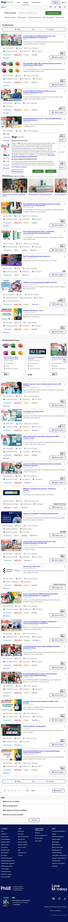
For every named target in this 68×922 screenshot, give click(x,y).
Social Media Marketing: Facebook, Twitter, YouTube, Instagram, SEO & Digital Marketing (40, 674)
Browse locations (22, 844)
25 (58, 791)
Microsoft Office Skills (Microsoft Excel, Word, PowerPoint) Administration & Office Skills (42, 64)
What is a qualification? (10, 806)
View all (34, 820)
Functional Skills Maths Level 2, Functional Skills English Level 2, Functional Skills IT (41, 752)
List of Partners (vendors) (19, 167)
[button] (65, 188)
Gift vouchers (4, 852)
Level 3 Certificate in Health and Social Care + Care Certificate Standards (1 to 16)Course (39, 542)
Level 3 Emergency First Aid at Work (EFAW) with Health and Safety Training (41, 647)
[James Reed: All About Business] (6, 901)
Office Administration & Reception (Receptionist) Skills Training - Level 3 (41, 437)
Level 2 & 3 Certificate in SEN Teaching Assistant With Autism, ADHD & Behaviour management (40, 594)
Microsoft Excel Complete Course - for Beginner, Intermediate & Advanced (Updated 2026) (38, 232)
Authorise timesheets (58, 836)
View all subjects (5, 839)
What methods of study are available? (15, 810)
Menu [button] (3, 7)
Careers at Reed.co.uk (41, 835)
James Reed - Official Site (59, 855)
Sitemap (20, 855)
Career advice (36, 2)
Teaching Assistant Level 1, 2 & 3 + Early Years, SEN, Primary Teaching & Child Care (42, 119)
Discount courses (10, 17)
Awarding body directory (8, 860)
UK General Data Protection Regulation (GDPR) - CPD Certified (40, 702)
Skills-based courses (6, 866)
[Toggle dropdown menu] (64, 36)
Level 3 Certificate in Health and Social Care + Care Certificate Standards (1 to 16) (39, 92)
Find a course (10, 13)
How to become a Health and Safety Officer (13, 195)
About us (37, 833)
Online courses (21, 17)
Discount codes (5, 850)
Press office (38, 841)
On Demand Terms (6, 871)
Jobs (18, 2)
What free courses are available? (13, 815)
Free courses (60, 17)
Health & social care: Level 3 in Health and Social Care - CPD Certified (42, 385)
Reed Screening (56, 850)
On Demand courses (34, 17)
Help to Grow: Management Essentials (36, 358)
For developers (39, 838)
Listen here (17, 904)
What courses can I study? (11, 801)
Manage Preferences (50, 907)
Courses (25, 2)
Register (56, 2)
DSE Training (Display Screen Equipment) (36, 256)
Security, (59, 907)
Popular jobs (21, 839)
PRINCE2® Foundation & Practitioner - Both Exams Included (39, 489)
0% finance (4, 855)
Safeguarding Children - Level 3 (33, 310)
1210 (27, 790)
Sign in (64, 2)
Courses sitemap (5, 877)
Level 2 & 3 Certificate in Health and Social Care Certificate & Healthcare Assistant (42, 464)
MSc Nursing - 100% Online (32, 566)
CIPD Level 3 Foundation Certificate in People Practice (40, 513)
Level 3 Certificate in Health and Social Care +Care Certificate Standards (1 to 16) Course (39, 37)
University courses (48, 17)
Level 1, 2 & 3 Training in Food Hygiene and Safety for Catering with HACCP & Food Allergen (40, 622)
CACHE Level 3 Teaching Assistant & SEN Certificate (40, 282)
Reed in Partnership (57, 847)
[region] (34, 154)
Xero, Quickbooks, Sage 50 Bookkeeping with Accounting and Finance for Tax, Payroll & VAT (41, 204)
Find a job (20, 834)
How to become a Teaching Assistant (40, 194)
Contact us (4, 834)
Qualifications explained (7, 863)
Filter (19, 29)
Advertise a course (6, 874)
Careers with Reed (57, 852)
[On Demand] (11, 40)
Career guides (5, 869)
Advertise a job (22, 852)
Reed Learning (56, 844)
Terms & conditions (55, 910)
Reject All (38, 171)
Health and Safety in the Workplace (34, 726)
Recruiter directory (23, 836)
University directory (6, 858)
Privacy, (64, 907)
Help (2, 831)
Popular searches (22, 842)
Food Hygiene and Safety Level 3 (33, 411)
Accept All (51, 171)
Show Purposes (17, 171)
